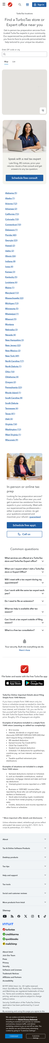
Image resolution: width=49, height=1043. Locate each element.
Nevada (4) (10, 348)
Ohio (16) (10, 385)
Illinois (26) (10, 269)
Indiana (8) (10, 274)
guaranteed (35, 530)
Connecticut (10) (13, 237)
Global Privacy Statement (27, 1019)
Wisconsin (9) (11, 453)
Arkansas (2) (11, 222)
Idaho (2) (9, 264)
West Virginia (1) (13, 448)
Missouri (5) (10, 332)
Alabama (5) (11, 206)
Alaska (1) (10, 211)
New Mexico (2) (13, 364)
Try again (24, 91)
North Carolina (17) (14, 374)
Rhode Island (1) (13, 406)
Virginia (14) (11, 437)
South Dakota (11, 416)
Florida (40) (10, 248)
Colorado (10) (12, 232)
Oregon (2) (10, 395)
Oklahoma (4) (12, 390)
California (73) (12, 227)
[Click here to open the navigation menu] (4, 4)
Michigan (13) (12, 316)
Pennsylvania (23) (13, 400)
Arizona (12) (11, 216)
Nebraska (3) (11, 343)
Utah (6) (9, 432)
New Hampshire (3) (14, 353)
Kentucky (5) (11, 290)
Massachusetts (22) (14, 311)
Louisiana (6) (11, 295)
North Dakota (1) (13, 379)
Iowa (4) (9, 280)
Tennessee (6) (11, 421)
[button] (24, 831)
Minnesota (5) (11, 322)
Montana (9, 337)
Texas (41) (10, 427)
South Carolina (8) (13, 411)
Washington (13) (13, 442)
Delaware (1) (11, 243)
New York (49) (12, 369)
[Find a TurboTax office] (27, 4)
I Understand (14, 1036)
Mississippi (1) (12, 327)
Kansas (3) (10, 285)
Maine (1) (9, 301)
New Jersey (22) (13, 358)
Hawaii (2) (10, 259)
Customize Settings (35, 1036)
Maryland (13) (12, 306)
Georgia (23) (11, 253)
